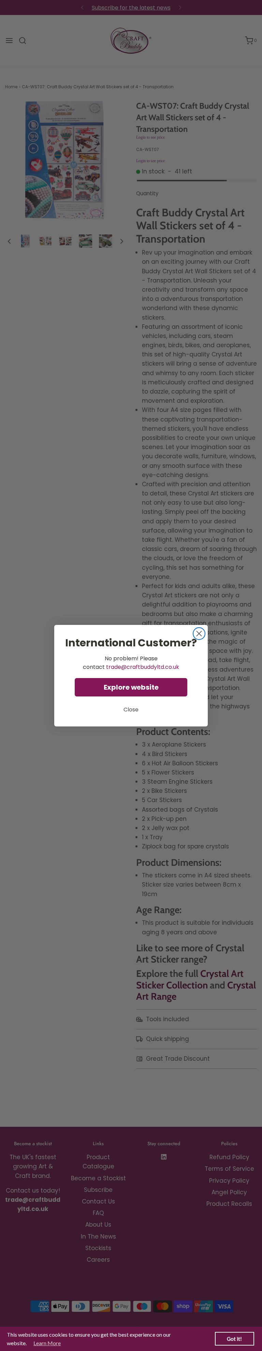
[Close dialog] (199, 634)
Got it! (234, 1339)
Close (131, 709)
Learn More (47, 1343)
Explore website (131, 687)
